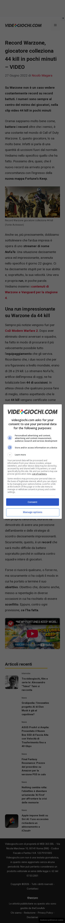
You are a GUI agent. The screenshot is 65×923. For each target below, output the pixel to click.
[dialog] (32, 461)
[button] (33, 454)
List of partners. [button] (39, 473)
